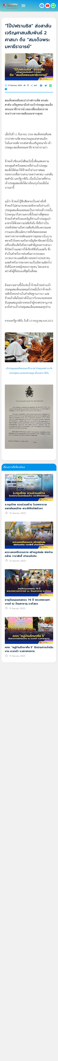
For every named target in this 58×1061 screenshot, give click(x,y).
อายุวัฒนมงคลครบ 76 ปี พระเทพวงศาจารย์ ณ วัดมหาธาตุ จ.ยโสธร (27, 602)
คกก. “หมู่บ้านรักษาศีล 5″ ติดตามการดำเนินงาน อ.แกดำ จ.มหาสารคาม (29, 649)
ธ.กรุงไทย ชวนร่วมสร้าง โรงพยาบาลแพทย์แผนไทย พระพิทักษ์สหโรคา (26, 506)
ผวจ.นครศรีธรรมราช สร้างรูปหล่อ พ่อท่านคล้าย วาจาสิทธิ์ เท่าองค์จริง (29, 554)
